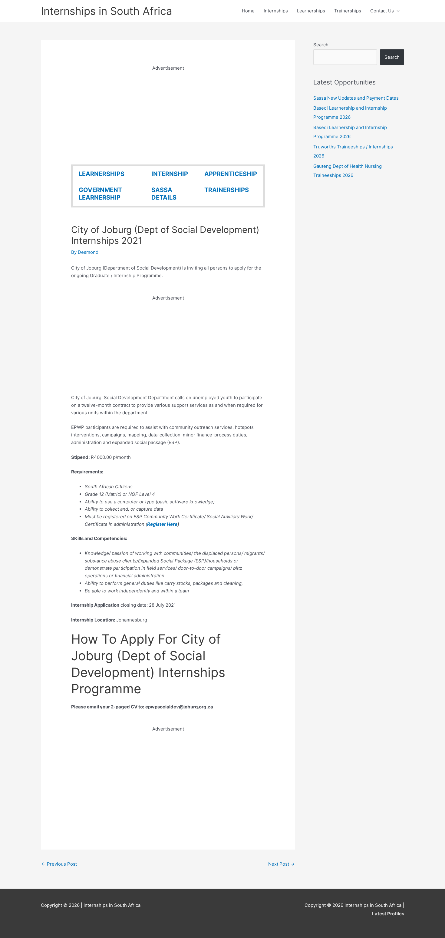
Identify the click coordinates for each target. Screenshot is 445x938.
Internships (276, 11)
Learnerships (311, 11)
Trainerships (347, 11)
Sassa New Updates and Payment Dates (356, 98)
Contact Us (382, 11)
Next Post (281, 864)
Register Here (162, 524)
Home (248, 11)
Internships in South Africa (106, 11)
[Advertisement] (168, 114)
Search (320, 45)
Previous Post (59, 864)
